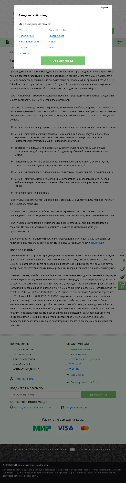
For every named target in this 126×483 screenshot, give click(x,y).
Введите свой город (33, 15)
